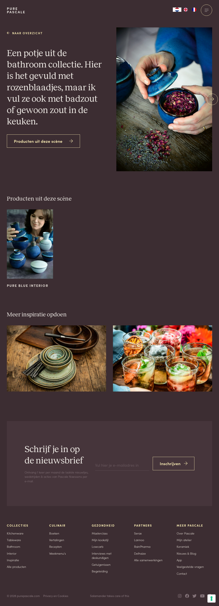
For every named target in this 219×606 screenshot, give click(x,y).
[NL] (177, 9)
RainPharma (142, 546)
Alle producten (16, 566)
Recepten (55, 546)
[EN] (185, 9)
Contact (182, 573)
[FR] (194, 9)
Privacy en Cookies (55, 596)
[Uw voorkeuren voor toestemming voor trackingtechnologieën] (211, 598)
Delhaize (140, 553)
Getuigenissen (101, 564)
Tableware (14, 540)
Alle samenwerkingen (148, 560)
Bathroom (13, 546)
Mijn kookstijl (100, 540)
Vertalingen (56, 540)
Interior (11, 553)
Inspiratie (13, 560)
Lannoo (139, 540)
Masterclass (100, 533)
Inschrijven (170, 463)
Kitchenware (15, 533)
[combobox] (177, 9)
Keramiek (183, 546)
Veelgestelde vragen (190, 566)
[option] (185, 9)
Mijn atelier (184, 540)
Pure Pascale (16, 10)
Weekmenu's (57, 553)
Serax (138, 533)
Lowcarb (97, 546)
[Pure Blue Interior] (154, 88)
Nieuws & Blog (186, 553)
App (179, 560)
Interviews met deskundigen (101, 555)
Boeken (54, 533)
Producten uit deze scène (38, 141)
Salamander (98, 596)
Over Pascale (185, 533)
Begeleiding (100, 571)
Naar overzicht (27, 33)
